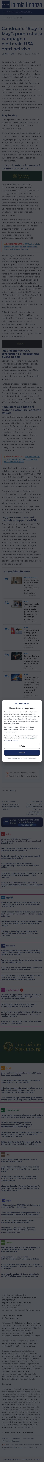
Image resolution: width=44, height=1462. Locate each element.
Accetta (22, 753)
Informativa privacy (11, 740)
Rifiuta (22, 746)
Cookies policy (31, 738)
